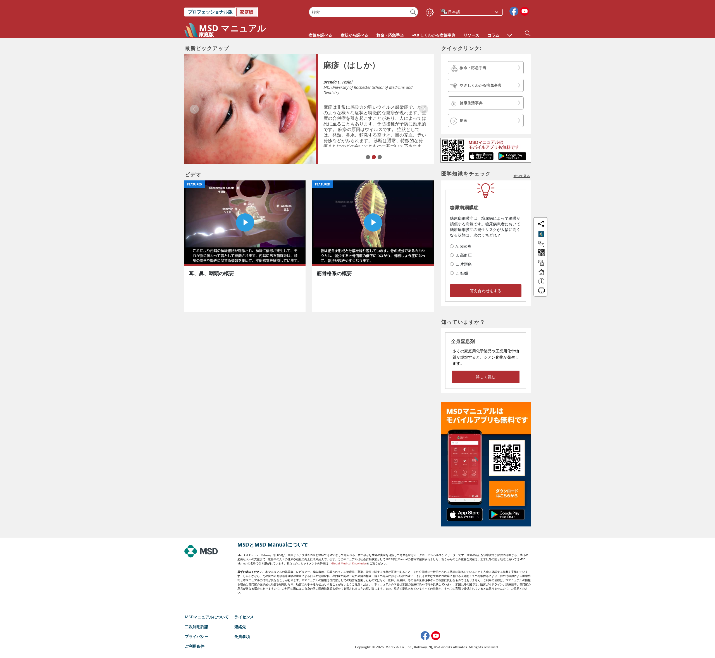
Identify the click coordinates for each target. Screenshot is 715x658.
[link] (243, 12)
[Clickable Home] (541, 274)
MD (326, 87)
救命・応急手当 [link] (390, 35)
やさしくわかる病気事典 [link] (433, 35)
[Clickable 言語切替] (541, 244)
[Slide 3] (380, 157)
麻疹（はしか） (351, 64)
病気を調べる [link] (320, 35)
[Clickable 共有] (541, 224)
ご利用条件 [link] (194, 646)
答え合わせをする (485, 290)
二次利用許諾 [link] (196, 626)
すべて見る (522, 176)
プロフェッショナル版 (210, 12)
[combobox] (363, 12)
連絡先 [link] (240, 626)
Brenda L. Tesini (337, 82)
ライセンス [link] (244, 616)
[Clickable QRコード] (541, 253)
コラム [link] (493, 35)
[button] (510, 32)
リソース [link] (471, 35)
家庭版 (246, 12)
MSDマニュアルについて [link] (207, 616)
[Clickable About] (541, 284)
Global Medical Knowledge (349, 563)
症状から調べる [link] (354, 35)
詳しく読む (485, 376)
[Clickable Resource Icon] (541, 265)
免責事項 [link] (242, 636)
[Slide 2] (374, 157)
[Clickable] (541, 234)
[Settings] (428, 11)
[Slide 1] (368, 157)
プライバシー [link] (196, 636)
